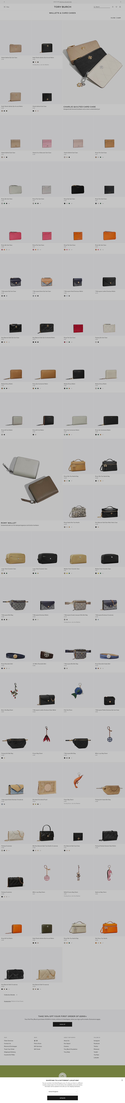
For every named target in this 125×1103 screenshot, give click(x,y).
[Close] (122, 1080)
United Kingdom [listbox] (53, 1091)
